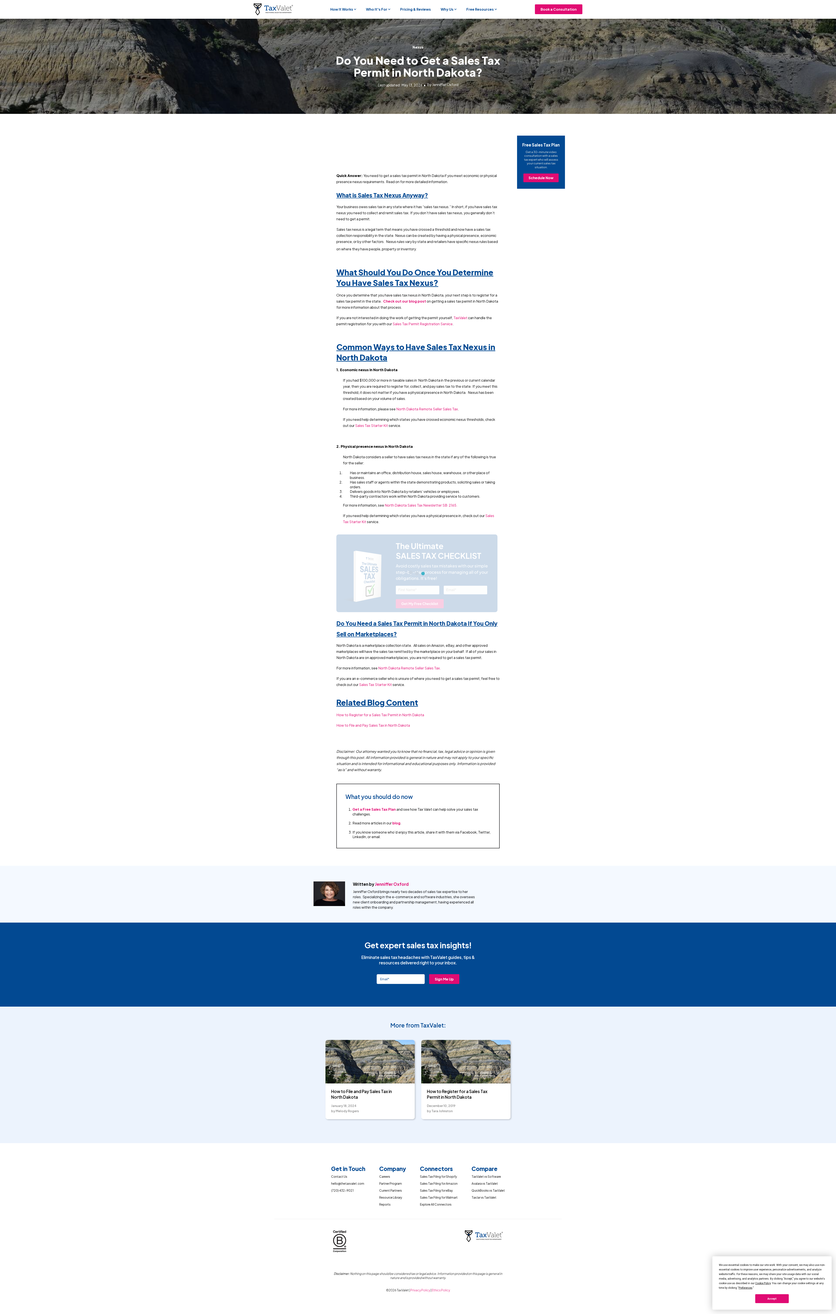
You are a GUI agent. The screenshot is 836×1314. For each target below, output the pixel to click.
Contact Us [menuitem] (339, 1176)
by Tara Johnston (440, 1111)
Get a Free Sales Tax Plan (374, 809)
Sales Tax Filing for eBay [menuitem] (436, 1190)
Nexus (418, 47)
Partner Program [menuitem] (390, 1183)
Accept (772, 1298)
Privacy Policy (420, 1290)
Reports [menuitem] (385, 1204)
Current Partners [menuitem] (390, 1190)
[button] (343, 9)
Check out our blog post (404, 301)
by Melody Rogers (345, 1111)
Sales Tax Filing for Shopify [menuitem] (438, 1176)
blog (396, 823)
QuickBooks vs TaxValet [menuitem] (488, 1190)
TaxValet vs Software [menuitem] (486, 1176)
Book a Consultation (559, 9)
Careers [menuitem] (384, 1176)
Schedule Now (541, 177)
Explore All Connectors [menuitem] (436, 1204)
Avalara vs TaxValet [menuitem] (485, 1183)
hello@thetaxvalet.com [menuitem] (347, 1183)
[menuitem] (348, 1169)
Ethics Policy (441, 1290)
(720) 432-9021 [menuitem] (342, 1190)
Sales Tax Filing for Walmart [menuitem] (439, 1197)
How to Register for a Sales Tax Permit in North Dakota (457, 1094)
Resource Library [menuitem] (390, 1197)
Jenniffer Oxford (392, 884)
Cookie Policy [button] (763, 1283)
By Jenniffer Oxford (442, 84)
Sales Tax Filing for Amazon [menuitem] (439, 1183)
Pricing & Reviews (415, 9)
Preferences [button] (745, 1287)
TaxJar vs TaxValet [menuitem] (484, 1197)
